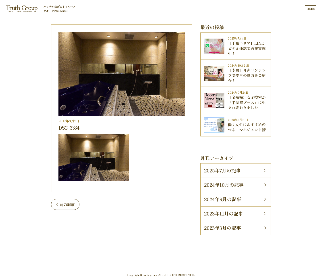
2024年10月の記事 (224, 184)
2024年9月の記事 (222, 199)
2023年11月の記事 (223, 213)
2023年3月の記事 (222, 227)
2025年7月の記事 (222, 170)
